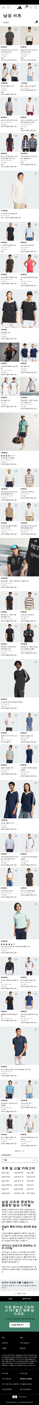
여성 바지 (30, 1185)
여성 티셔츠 (31, 1177)
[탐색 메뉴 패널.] (3, 7)
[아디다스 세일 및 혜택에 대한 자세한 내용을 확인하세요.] (19, 2)
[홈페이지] (19, 8)
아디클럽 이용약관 (26, 1384)
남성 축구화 (18, 1173)
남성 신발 (5, 1173)
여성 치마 (30, 1189)
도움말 (4, 1348)
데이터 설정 (23, 1373)
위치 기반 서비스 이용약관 (10, 1384)
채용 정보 (23, 1348)
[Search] (30, 7)
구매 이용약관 (24, 1343)
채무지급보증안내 (25, 1389)
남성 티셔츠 (6, 1177)
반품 (21, 1337)
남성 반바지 (6, 1193)
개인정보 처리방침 (26, 1379)
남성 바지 (5, 1189)
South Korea (23, 1397)
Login (10, 1298)
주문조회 (5, 1343)
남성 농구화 (18, 1189)
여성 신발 (30, 1173)
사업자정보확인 (7, 1389)
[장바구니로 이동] (35, 7)
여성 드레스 (31, 1193)
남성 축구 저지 (18, 1181)
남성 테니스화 (19, 1193)
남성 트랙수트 (7, 1185)
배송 (3, 1337)
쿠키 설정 (5, 1373)
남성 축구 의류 (18, 1177)
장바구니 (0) (26, 1298)
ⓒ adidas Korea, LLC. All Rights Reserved (19, 1402)
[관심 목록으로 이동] (8, 7)
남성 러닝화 (18, 1185)
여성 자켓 (30, 1181)
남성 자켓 (5, 1181)
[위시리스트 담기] (16, 30)
